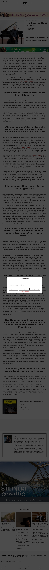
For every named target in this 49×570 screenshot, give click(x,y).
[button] (39, 278)
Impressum (27, 291)
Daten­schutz (22, 291)
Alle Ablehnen (24, 289)
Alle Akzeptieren (13, 289)
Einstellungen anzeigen (35, 289)
